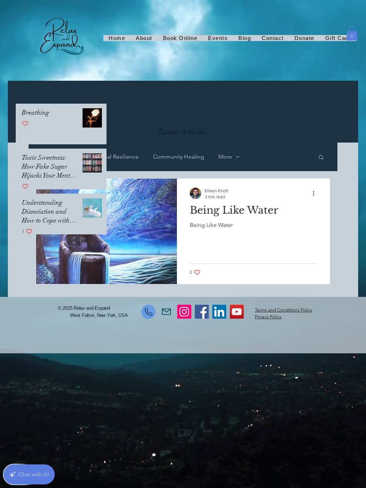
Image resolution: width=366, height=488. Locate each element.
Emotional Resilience (112, 156)
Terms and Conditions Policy (283, 310)
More (225, 156)
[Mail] (166, 312)
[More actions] (316, 193)
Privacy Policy (268, 316)
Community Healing (178, 156)
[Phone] (148, 312)
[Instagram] (184, 312)
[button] (352, 33)
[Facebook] (202, 312)
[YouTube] (237, 312)
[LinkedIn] (219, 312)
